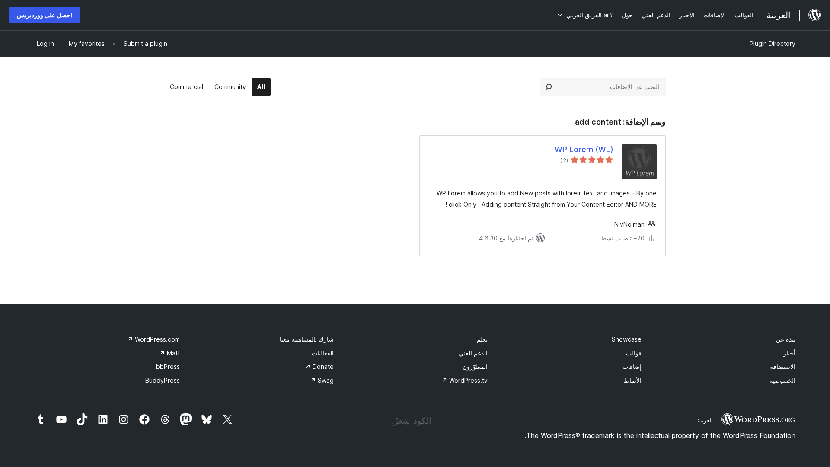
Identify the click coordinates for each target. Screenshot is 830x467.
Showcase (627, 339)
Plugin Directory (772, 43)
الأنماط (633, 380)
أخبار (789, 353)
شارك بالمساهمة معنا (307, 339)
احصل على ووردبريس (44, 15)
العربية (705, 420)
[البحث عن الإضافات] (548, 87)
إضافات (632, 366)
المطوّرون (475, 366)
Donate (319, 366)
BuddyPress (162, 380)
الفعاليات (323, 353)
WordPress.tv (465, 380)
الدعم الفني (473, 353)
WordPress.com (154, 339)
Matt (170, 353)
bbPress (168, 366)
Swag (322, 380)
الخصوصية (782, 380)
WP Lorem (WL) (584, 149)
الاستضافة (782, 366)
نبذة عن (785, 339)
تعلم (482, 339)
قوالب (634, 353)
